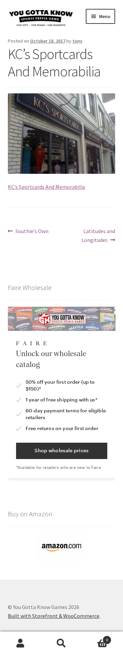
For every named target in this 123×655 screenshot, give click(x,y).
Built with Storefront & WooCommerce (53, 615)
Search (61, 643)
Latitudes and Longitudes (98, 235)
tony (77, 41)
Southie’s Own (32, 231)
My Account (20, 643)
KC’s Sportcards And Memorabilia (46, 186)
